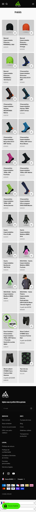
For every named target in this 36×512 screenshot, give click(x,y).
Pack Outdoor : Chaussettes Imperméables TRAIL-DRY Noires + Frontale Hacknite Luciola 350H (10, 338)
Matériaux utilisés (25, 430)
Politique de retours (8, 446)
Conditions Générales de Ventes (9, 457)
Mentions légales (7, 467)
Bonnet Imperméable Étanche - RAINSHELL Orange (24, 42)
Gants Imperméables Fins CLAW (8, 232)
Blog (21, 423)
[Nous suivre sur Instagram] (8, 473)
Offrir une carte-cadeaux (7, 431)
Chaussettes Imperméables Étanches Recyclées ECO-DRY (25, 75)
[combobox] (18, 503)
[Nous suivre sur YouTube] (13, 473)
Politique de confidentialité (6, 451)
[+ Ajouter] (15, 33)
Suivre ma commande (9, 427)
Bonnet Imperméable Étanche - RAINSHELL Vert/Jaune (8, 75)
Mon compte (6, 420)
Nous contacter (7, 423)
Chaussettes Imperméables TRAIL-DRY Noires (26, 170)
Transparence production (24, 435)
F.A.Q (21, 427)
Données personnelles (6, 462)
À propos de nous (25, 420)
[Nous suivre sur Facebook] (3, 473)
